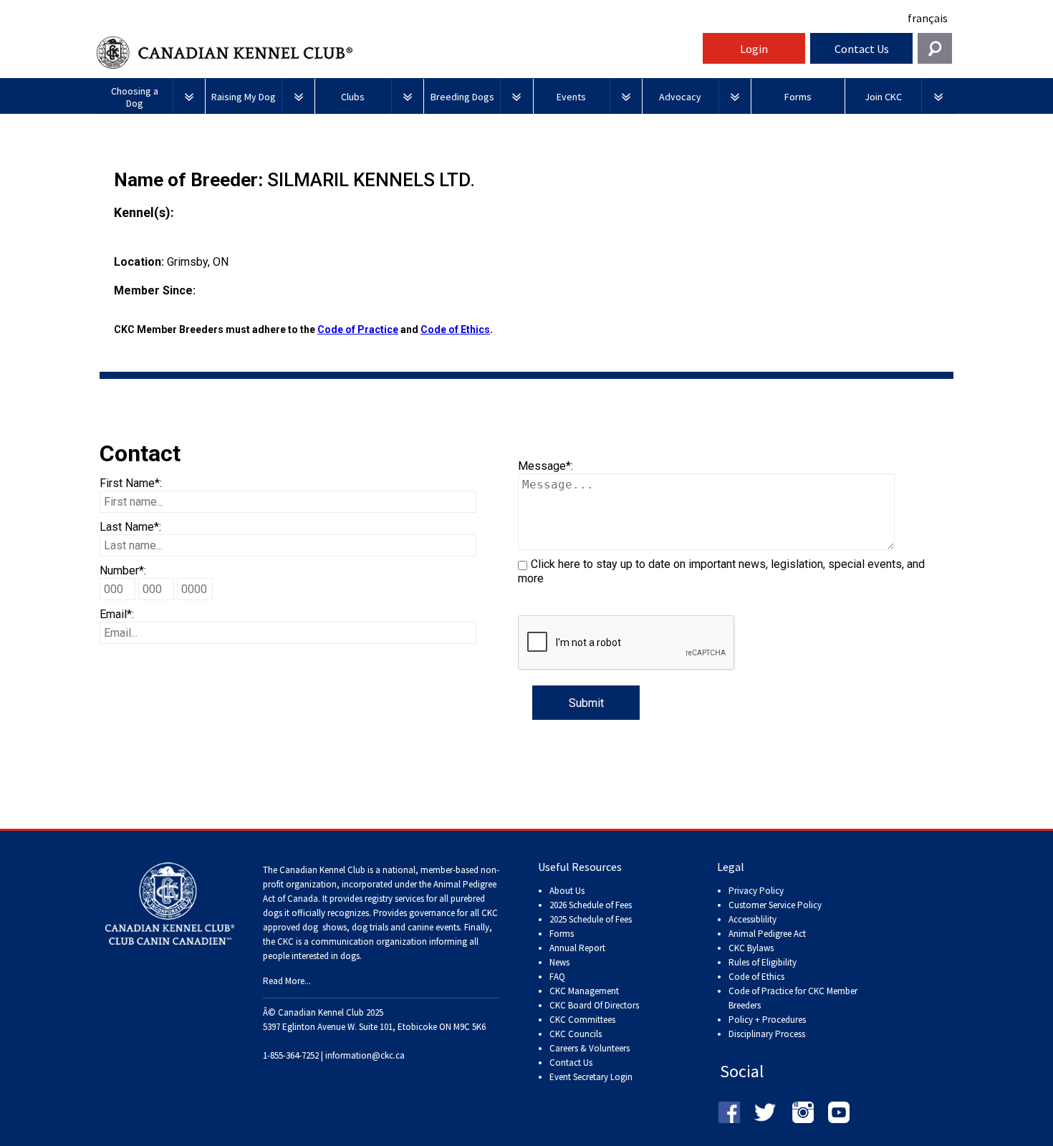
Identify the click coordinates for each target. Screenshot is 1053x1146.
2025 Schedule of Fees (590, 919)
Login (754, 49)
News (559, 962)
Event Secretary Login (591, 1077)
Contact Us (862, 49)
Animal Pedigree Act (767, 934)
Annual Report (577, 948)
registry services (393, 898)
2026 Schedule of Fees (590, 905)
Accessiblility (752, 919)
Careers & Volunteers (589, 1048)
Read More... (287, 981)
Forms (561, 934)
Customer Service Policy (775, 905)
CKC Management (584, 991)
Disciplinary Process (767, 1034)
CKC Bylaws (751, 948)
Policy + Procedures (767, 1019)
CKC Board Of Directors (594, 1005)
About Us (567, 891)
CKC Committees (582, 1019)
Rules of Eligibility (763, 962)
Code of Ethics (455, 329)
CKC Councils (575, 1034)
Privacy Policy (756, 891)
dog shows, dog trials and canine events (381, 927)
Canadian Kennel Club (397, 52)
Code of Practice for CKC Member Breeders (793, 998)
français (928, 18)
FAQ (557, 977)
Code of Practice (357, 329)
